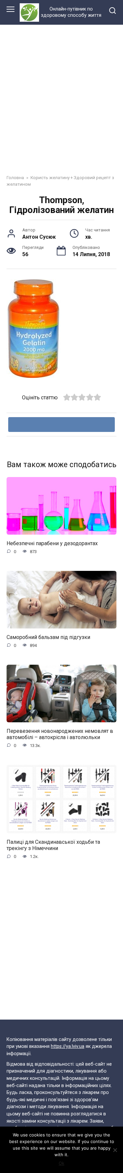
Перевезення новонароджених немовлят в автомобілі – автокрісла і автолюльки (60, 734)
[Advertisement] (61, 104)
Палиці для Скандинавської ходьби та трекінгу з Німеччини (53, 845)
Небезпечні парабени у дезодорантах (52, 543)
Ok (61, 1163)
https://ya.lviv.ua (67, 1046)
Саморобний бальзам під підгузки (48, 637)
